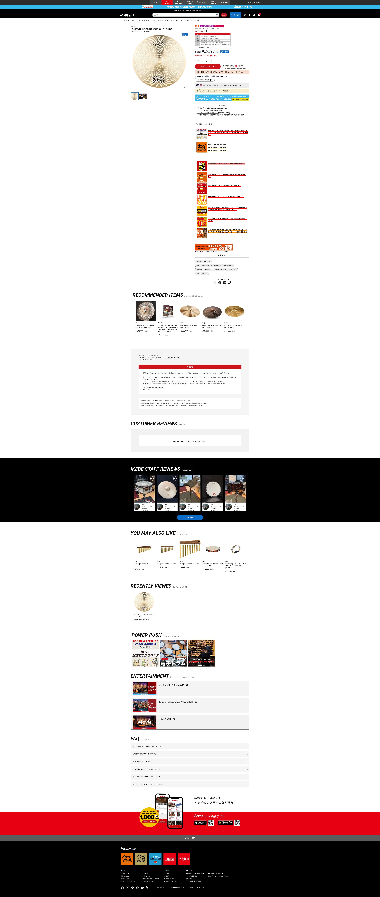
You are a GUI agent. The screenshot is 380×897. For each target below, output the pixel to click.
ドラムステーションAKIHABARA (207, 108)
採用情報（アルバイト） (171, 881)
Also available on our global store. (230, 85)
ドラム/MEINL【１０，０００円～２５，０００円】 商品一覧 (214, 265)
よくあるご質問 (125, 878)
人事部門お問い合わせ (148, 881)
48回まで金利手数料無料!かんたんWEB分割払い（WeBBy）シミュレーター (224, 72)
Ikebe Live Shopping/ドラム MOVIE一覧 (177, 701)
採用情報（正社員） (169, 878)
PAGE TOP (191, 838)
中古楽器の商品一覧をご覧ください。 (191, 764)
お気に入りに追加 (203, 80)
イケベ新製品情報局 (191, 876)
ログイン (248, 2)
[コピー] (229, 282)
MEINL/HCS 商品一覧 (204, 261)
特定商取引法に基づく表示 (178, 887)
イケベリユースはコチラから (158, 780)
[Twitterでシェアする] (214, 282)
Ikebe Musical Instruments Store (195, 873)
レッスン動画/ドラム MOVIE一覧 (173, 685)
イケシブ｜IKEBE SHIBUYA (193, 881)
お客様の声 (145, 873)
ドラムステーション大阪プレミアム (208, 112)
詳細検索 (224, 15)
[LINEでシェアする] (224, 282)
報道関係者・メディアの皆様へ (150, 878)
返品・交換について (126, 876)
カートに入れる (206, 67)
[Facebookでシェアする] (219, 282)
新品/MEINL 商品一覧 (204, 269)
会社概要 (166, 873)
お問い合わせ (146, 876)
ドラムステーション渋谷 (204, 110)
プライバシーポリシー (162, 887)
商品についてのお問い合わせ (207, 124)
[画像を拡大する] (185, 87)
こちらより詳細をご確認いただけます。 (163, 787)
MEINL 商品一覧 (202, 274)
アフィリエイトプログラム (128, 881)
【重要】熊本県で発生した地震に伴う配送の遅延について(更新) (190, 10)
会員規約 (191, 887)
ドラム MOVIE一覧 (166, 718)
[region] (190, 606)
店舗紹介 (166, 876)
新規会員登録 (256, 2)
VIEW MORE (190, 517)
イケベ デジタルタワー (192, 878)
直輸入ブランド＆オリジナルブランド (218, 876)
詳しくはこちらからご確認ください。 (224, 772)
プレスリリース (200, 887)
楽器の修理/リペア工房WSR (215, 873)
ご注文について (125, 873)
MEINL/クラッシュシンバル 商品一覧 (226, 269)
